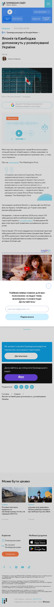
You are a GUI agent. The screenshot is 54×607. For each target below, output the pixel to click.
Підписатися (27, 317)
